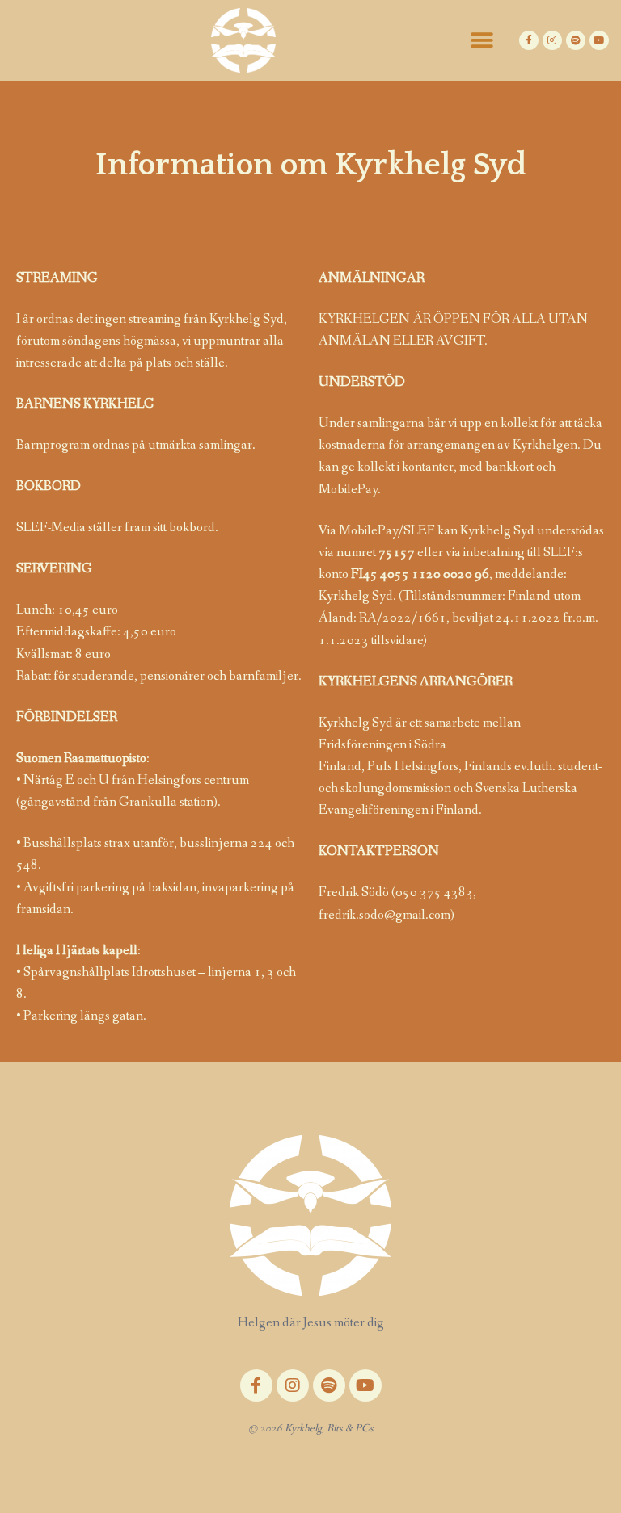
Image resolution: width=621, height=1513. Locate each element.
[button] (482, 41)
